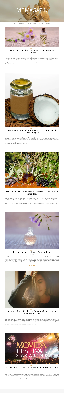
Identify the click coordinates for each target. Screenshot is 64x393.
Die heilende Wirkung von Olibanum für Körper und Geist (32, 367)
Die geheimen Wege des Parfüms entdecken (32, 252)
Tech (43, 23)
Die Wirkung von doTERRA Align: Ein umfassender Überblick (32, 51)
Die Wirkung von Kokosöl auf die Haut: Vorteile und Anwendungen (32, 131)
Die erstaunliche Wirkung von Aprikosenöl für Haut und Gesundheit (32, 192)
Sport (34, 23)
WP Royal (11, 391)
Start (15, 23)
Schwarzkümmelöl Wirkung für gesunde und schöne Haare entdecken (32, 312)
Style (39, 23)
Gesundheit (21, 23)
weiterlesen (32, 67)
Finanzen (48, 23)
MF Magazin (32, 9)
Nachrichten (28, 23)
